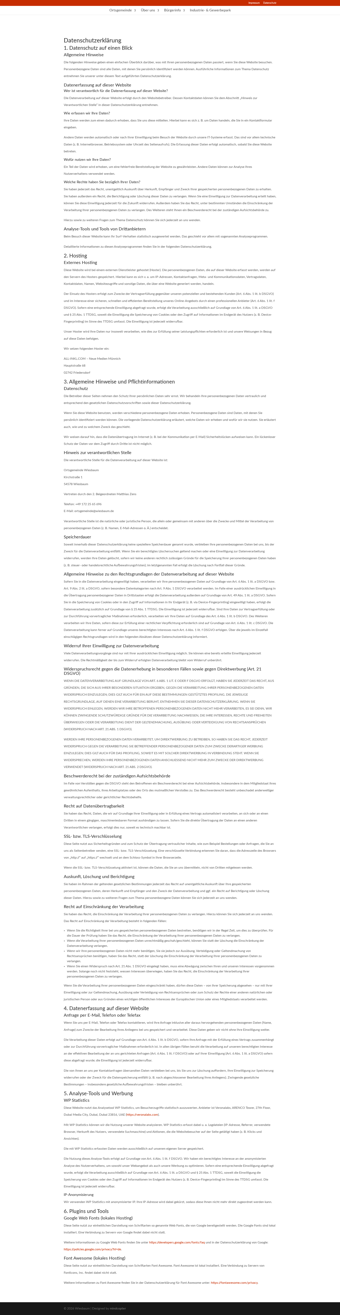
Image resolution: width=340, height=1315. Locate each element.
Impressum (254, 3)
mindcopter (118, 1308)
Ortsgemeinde (120, 10)
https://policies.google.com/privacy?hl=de (92, 1249)
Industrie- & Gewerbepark (210, 10)
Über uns (148, 10)
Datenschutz (269, 3)
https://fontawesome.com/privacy (234, 1282)
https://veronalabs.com (142, 1114)
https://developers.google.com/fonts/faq (177, 1242)
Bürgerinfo (172, 10)
